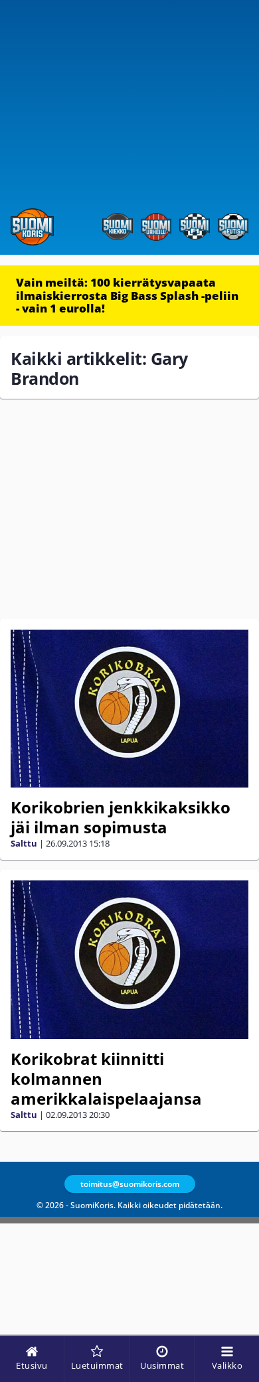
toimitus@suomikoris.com (129, 1184)
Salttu (24, 843)
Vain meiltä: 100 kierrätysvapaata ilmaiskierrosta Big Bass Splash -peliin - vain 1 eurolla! (127, 295)
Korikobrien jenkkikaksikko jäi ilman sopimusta (120, 817)
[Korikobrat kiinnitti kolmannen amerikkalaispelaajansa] (129, 959)
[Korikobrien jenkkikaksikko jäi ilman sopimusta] (129, 709)
